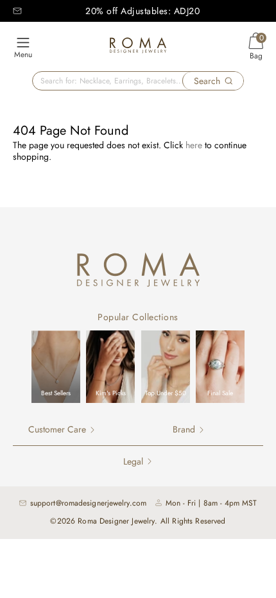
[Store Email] (17, 11)
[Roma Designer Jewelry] (138, 47)
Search (207, 80)
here (193, 145)
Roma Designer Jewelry (116, 521)
